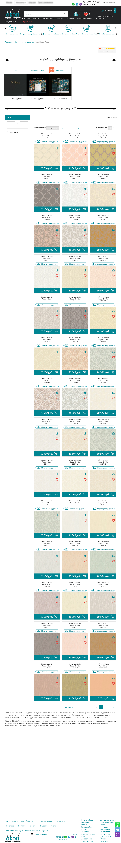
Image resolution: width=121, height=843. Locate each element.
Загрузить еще (70, 707)
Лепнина (70, 18)
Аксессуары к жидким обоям (87, 840)
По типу (21, 826)
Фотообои (26, 18)
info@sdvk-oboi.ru (107, 2)
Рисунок (54, 826)
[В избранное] (57, 153)
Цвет (44, 830)
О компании (105, 829)
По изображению (27, 821)
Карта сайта (105, 834)
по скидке (76, 128)
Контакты (100, 18)
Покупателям (10, 22)
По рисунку (61, 821)
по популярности (52, 128)
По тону (32, 826)
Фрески (36, 18)
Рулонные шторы (88, 834)
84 (114, 128)
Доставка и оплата (84, 18)
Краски (60, 18)
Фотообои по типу (14, 830)
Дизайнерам (105, 836)
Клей (83, 836)
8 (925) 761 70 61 (89, 4)
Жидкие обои (48, 18)
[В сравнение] (57, 148)
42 (110, 128)
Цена (9, 118)
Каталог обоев (11, 18)
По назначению (45, 821)
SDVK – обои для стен (13, 13)
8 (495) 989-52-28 (89, 2)
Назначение (11, 821)
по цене (62, 128)
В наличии (13, 132)
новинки (69, 128)
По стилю (10, 826)
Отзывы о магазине (104, 840)
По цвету (43, 826)
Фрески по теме (32, 830)
